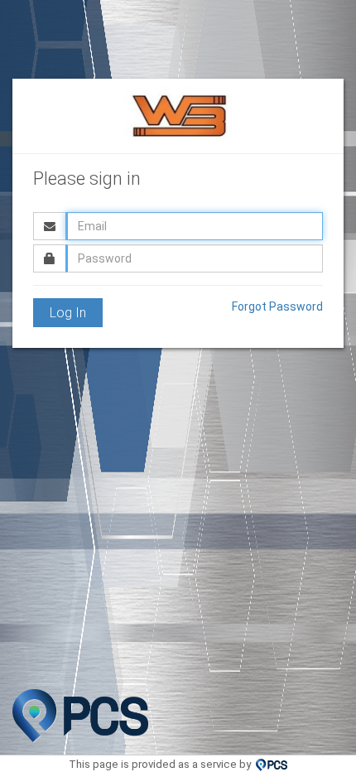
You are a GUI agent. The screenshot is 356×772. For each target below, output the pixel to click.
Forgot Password (277, 306)
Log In (68, 313)
